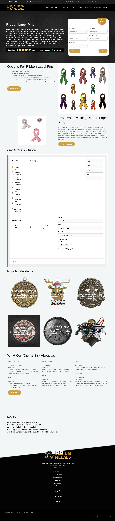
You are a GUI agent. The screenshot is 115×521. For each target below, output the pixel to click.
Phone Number (62, 232)
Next (103, 51)
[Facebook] (53, 452)
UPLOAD (60, 241)
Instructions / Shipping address (67, 249)
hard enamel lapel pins (43, 77)
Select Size (72, 42)
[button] (57, 422)
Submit (14, 261)
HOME (46, 7)
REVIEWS (88, 7)
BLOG (105, 7)
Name (60, 217)
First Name (72, 28)
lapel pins (81, 131)
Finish (69, 157)
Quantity (88, 157)
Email (70, 35)
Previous (74, 51)
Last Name (92, 28)
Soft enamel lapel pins (17, 77)
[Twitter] (57, 452)
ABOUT (80, 7)
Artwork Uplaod (62, 239)
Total (87, 174)
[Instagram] (61, 452)
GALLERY (97, 7)
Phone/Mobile (93, 35)
